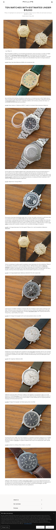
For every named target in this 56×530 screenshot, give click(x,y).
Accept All (40, 527)
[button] (28, 34)
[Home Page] (28, 2)
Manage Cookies (5, 527)
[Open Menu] (4, 1)
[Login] (52, 2)
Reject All (50, 527)
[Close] (53, 513)
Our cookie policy (28, 523)
